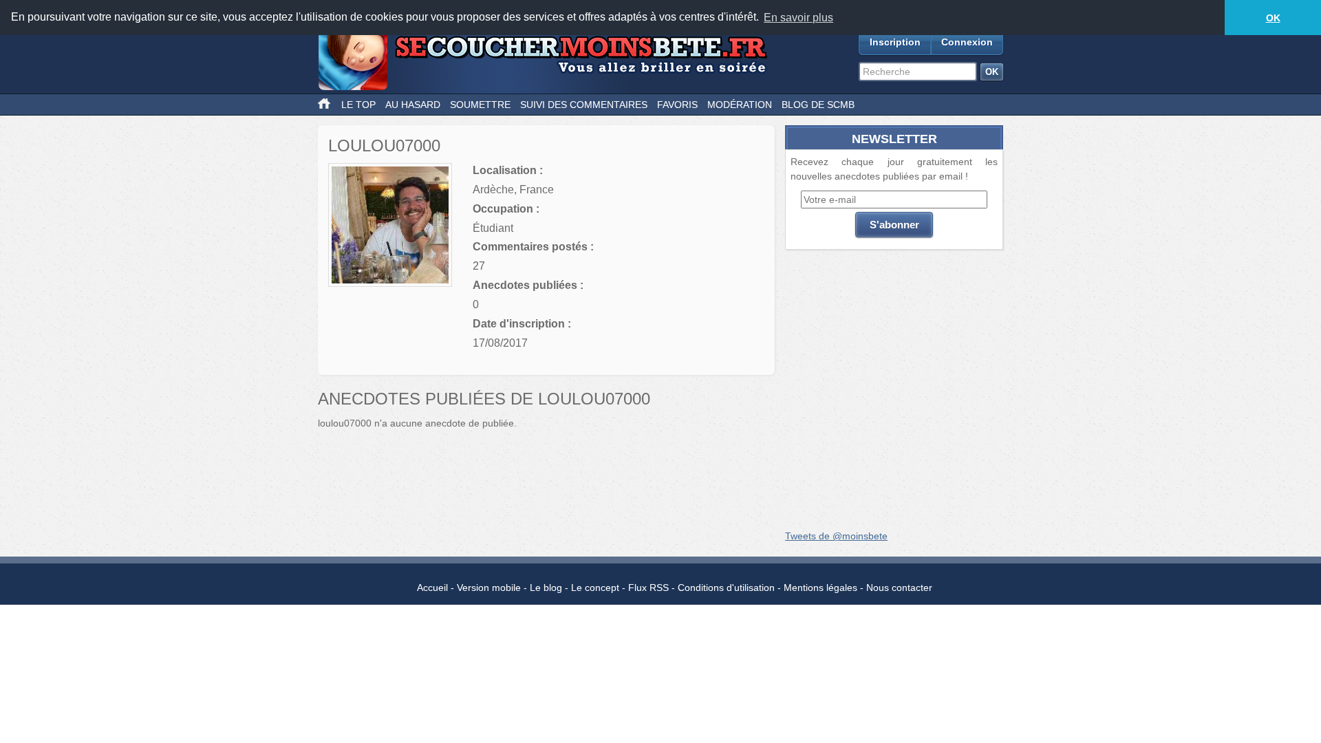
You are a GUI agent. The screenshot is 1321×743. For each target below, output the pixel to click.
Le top (358, 104)
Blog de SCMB (818, 104)
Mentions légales (820, 587)
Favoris (677, 104)
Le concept (595, 587)
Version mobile (489, 587)
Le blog (546, 587)
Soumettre (480, 104)
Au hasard (412, 104)
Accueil (432, 587)
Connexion (967, 41)
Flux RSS (648, 587)
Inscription (895, 41)
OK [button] (1273, 17)
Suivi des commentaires (583, 104)
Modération (739, 104)
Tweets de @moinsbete (836, 535)
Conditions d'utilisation (726, 587)
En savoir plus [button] (798, 17)
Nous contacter (899, 587)
